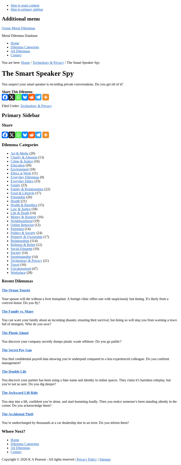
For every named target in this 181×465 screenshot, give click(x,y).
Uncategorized (21, 268)
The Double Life (14, 371)
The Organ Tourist (16, 290)
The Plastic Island (15, 333)
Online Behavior (22, 225)
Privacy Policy (87, 459)
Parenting (17, 229)
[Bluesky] (25, 97)
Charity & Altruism (24, 157)
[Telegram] (38, 97)
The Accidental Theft (17, 414)
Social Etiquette (21, 249)
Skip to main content (25, 5)
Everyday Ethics (22, 181)
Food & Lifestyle (22, 193)
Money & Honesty (24, 217)
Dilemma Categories (25, 444)
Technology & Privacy (36, 106)
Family (15, 185)
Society (16, 253)
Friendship (18, 197)
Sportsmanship (21, 257)
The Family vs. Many (18, 311)
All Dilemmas (20, 448)
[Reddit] (31, 97)
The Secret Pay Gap (17, 350)
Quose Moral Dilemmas (18, 28)
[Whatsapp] (18, 97)
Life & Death (20, 213)
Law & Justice (21, 209)
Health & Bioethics (24, 205)
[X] (11, 97)
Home (15, 440)
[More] (45, 97)
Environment (20, 169)
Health (15, 201)
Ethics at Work (21, 173)
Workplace (18, 272)
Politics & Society (23, 233)
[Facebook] (5, 97)
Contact (16, 452)
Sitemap (105, 459)
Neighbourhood (22, 221)
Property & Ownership (26, 237)
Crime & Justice (22, 161)
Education (18, 165)
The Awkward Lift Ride (20, 393)
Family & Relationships (27, 189)
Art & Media (19, 153)
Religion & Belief (23, 245)
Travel (15, 265)
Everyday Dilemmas (25, 177)
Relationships (20, 241)
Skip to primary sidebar (27, 9)
